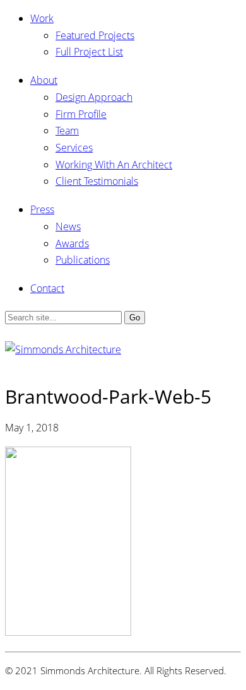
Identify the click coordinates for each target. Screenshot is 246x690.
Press (42, 209)
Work (42, 18)
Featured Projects (95, 35)
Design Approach (94, 97)
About (43, 80)
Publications (83, 260)
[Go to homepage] (63, 349)
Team (67, 130)
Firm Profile (81, 114)
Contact (47, 288)
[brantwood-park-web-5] (68, 632)
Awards (72, 243)
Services (74, 148)
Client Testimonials (97, 181)
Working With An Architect (114, 165)
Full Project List (89, 52)
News (68, 226)
